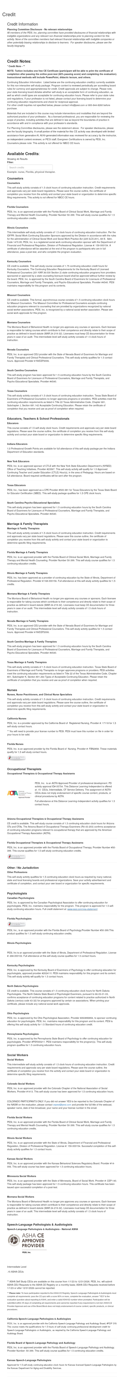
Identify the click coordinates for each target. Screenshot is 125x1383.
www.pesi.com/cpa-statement (82, 909)
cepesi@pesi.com (62, 1104)
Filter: (11, 162)
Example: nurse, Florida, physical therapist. (31, 171)
